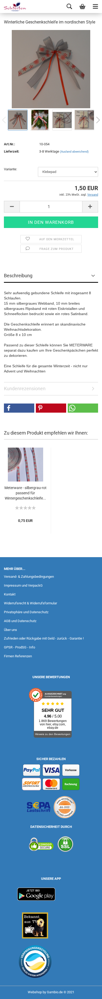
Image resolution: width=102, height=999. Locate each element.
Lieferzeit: (11, 151)
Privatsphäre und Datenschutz (26, 612)
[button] (19, 408)
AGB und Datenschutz (20, 621)
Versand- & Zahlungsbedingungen (29, 577)
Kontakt (9, 594)
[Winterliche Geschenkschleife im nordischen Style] (51, 69)
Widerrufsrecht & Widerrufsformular (30, 603)
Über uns (10, 630)
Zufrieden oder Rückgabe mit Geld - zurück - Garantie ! (44, 638)
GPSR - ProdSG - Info (19, 647)
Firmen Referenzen (18, 656)
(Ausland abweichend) (74, 151)
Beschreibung (18, 275)
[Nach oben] (87, 991)
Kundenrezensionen (25, 388)
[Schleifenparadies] (13, 6)
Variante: (10, 169)
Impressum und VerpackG (23, 585)
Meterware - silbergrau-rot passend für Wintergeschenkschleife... (25, 493)
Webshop (35, 992)
